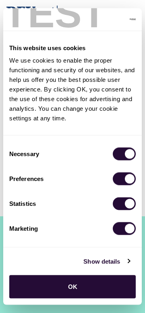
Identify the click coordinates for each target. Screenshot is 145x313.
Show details (101, 261)
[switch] (124, 179)
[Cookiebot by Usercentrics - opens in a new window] (102, 19)
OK (72, 286)
